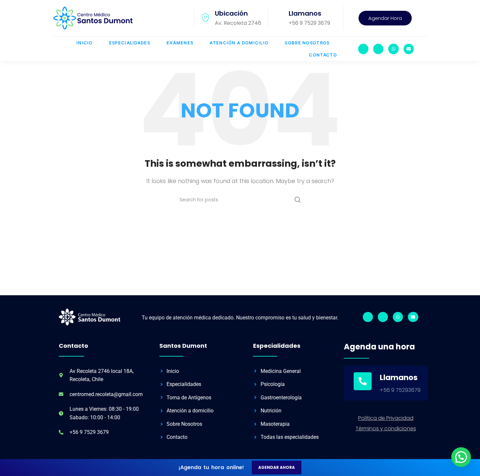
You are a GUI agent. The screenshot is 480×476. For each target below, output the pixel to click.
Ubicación (231, 13)
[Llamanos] (279, 18)
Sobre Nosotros (307, 42)
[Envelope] (409, 49)
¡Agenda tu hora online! (211, 467)
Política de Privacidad (385, 418)
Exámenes (180, 42)
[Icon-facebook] (378, 49)
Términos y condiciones (386, 428)
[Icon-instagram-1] (363, 49)
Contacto (323, 54)
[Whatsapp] (393, 49)
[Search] (297, 199)
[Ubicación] (205, 18)
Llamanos (305, 13)
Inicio (84, 42)
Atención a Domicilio (239, 42)
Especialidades (129, 42)
